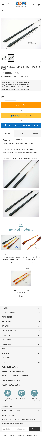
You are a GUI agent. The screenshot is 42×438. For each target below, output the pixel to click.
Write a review (6, 76)
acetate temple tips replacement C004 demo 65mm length (31, 257)
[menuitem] (21, 308)
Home (2, 11)
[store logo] (21, 4)
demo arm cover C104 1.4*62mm (21, 291)
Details (7, 134)
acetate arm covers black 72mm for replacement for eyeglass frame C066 (10, 257)
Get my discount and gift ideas (13, 424)
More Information (21, 135)
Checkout (25, 115)
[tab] (7, 133)
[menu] (21, 346)
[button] (4, 58)
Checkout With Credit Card (22, 125)
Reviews (35, 134)
